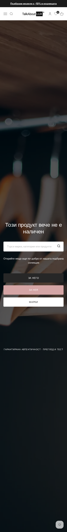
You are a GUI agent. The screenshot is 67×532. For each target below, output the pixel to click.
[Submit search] (59, 246)
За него (33, 277)
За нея (33, 289)
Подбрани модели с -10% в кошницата (33, 3)
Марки (33, 301)
